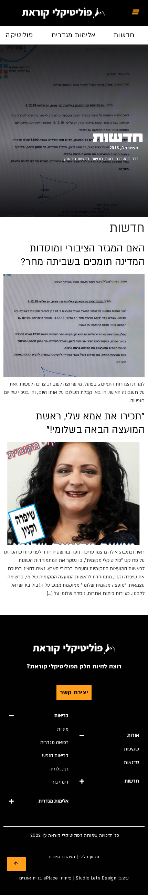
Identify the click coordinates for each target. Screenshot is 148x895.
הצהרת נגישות (62, 856)
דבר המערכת (126, 158)
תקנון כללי (89, 856)
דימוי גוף (60, 782)
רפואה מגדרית (54, 742)
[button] (109, 735)
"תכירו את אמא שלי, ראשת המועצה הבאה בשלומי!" (90, 423)
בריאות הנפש (55, 755)
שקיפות (131, 749)
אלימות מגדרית (73, 35)
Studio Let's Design (96, 878)
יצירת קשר (74, 692)
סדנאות (131, 762)
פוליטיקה (19, 35)
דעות (109, 158)
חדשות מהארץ (76, 158)
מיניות (62, 729)
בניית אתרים (30, 878)
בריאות (61, 715)
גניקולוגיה (59, 769)
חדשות (124, 35)
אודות (133, 735)
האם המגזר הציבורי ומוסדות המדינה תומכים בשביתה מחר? (83, 255)
